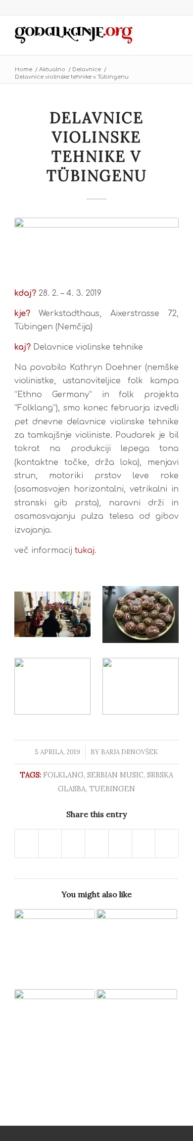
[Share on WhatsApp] (73, 843)
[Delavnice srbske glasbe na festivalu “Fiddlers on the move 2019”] (54, 1029)
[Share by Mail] (166, 843)
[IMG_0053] (96, 246)
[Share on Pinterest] (96, 843)
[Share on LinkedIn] (120, 843)
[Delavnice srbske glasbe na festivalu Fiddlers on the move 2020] (136, 949)
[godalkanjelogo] (79, 35)
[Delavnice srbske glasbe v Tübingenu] (54, 949)
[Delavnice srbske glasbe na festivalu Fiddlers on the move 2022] (136, 1029)
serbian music (115, 774)
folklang (63, 774)
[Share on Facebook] (26, 843)
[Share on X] (50, 843)
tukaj (85, 550)
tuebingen (112, 788)
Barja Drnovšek (129, 752)
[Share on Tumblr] (143, 843)
